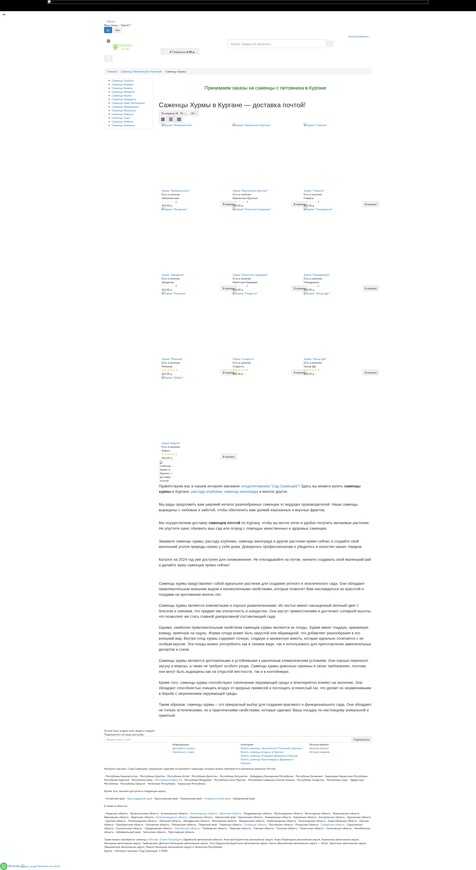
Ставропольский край (217, 798)
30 (193, 113)
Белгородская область (203, 813)
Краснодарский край (139, 798)
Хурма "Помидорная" (317, 274)
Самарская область (333, 824)
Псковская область (255, 824)
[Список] (163, 119)
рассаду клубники (206, 491)
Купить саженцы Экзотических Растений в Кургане (271, 748)
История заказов (319, 752)
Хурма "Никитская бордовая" (250, 274)
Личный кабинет (319, 748)
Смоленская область (187, 828)
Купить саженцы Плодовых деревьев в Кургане (269, 755)
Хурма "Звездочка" (173, 274)
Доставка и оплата (184, 748)
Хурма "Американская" (175, 190)
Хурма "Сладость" (244, 359)
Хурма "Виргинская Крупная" (250, 190)
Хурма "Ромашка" (172, 359)
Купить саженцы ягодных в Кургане (262, 752)
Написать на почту (48, 866)
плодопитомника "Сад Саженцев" (270, 486)
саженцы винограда (241, 491)
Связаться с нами (183, 752)
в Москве (152, 839)
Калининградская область (171, 817)
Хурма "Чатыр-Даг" (315, 359)
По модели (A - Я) (172, 113)
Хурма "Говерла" (314, 190)
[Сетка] (171, 119)
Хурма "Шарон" (171, 443)
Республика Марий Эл (168, 780)
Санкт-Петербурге (171, 839)
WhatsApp (14, 866)
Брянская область (231, 813)
